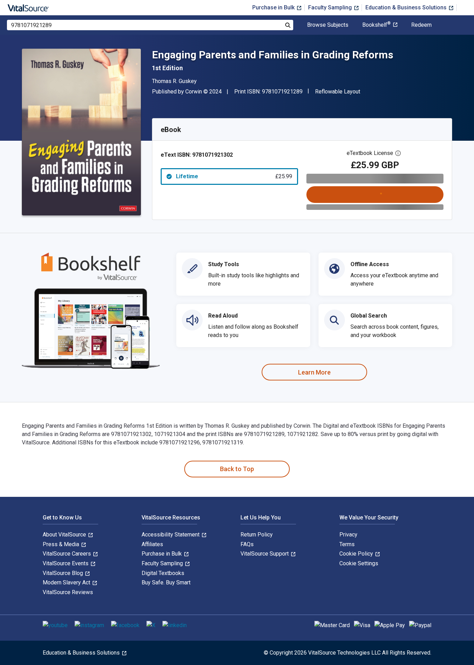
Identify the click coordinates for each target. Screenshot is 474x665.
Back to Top (237, 469)
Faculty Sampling (330, 7)
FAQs (247, 544)
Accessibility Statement (171, 534)
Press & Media (62, 544)
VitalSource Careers (67, 553)
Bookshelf (376, 25)
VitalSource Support (265, 553)
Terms (347, 544)
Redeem (421, 25)
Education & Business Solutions (406, 7)
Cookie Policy (356, 553)
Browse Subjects (327, 25)
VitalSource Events (66, 563)
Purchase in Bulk (274, 7)
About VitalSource (65, 534)
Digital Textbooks (163, 573)
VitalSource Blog (63, 573)
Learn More (314, 372)
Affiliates (152, 544)
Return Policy (256, 534)
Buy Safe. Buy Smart (166, 582)
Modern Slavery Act (67, 582)
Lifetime (234, 176)
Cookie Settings (358, 563)
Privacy (348, 534)
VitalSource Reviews (68, 592)
